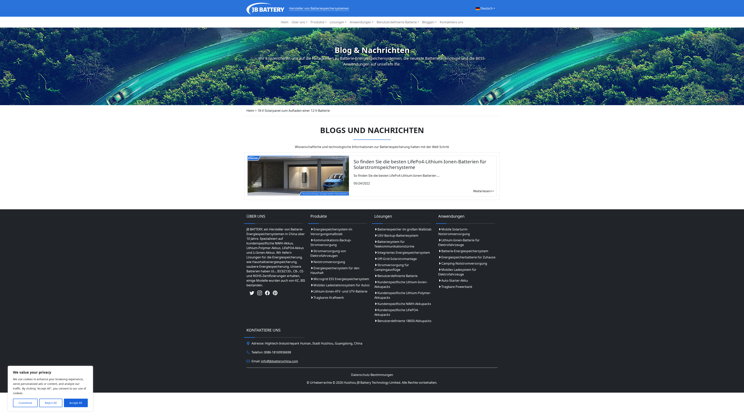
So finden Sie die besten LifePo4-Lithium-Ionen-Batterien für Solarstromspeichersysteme (420, 164)
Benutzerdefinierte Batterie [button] (397, 22)
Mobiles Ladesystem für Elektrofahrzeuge (457, 272)
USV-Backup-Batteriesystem (397, 235)
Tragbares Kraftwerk (328, 297)
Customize (25, 403)
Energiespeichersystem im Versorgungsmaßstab (331, 231)
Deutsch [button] (486, 8)
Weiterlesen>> (483, 191)
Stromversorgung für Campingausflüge (391, 267)
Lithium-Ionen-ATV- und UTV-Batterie (340, 291)
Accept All (75, 403)
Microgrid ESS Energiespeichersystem (341, 279)
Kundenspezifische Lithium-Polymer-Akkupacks (402, 295)
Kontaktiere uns (451, 22)
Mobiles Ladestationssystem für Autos (341, 285)
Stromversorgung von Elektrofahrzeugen (328, 253)
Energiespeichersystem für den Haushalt (334, 270)
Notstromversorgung (329, 262)
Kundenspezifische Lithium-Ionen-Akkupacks (400, 284)
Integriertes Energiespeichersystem (403, 252)
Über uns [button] (298, 22)
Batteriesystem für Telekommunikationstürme (394, 244)
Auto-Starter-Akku (454, 280)
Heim (284, 22)
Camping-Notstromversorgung (464, 263)
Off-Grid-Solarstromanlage (397, 259)
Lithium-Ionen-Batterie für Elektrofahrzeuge (459, 242)
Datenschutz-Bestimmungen (372, 375)
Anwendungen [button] (360, 22)
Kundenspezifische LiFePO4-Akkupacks (396, 312)
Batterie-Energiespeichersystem (464, 251)
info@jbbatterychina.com (279, 361)
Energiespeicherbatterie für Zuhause (468, 257)
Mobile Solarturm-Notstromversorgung (454, 231)
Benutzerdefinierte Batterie (397, 276)
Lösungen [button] (337, 22)
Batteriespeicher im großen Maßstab (404, 229)
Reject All (51, 403)
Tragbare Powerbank (456, 287)
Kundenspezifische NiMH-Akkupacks (404, 304)
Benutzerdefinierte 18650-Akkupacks (404, 321)
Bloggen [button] (428, 22)
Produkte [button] (317, 22)
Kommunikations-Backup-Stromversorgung (330, 242)
